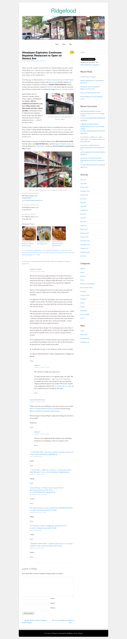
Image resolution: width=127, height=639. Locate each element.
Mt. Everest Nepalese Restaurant (52, 252)
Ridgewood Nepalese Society (62, 144)
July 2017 (83, 179)
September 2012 (85, 252)
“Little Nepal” (40, 146)
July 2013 (83, 214)
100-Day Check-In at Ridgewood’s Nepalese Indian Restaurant (57, 243)
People (82, 303)
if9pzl (84, 154)
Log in (82, 330)
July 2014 (83, 199)
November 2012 (85, 244)
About (64, 44)
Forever (80, 633)
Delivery (82, 276)
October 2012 (84, 248)
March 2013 (83, 229)
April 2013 (83, 225)
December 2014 (85, 191)
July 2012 (83, 256)
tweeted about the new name (62, 386)
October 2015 (84, 187)
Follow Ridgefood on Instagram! (89, 65)
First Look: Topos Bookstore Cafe (90, 92)
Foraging (83, 291)
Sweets (82, 318)
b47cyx (85, 167)
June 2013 (83, 218)
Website (53, 608)
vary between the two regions (59, 129)
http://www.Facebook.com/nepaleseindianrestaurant (45, 411)
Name (53, 598)
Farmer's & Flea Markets (87, 283)
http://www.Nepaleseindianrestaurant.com (42, 408)
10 (72, 52)
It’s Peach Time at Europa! (88, 77)
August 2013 (84, 210)
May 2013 (83, 221)
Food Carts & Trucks (86, 287)
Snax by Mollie (84, 314)
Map (70, 44)
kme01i (85, 133)
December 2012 (85, 240)
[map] (36, 196)
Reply (31, 361)
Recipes (82, 306)
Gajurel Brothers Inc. (53, 250)
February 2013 (84, 233)
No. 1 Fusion (36, 254)
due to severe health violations (64, 89)
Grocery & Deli (84, 295)
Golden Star (50, 87)
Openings (30, 250)
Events (82, 280)
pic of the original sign (63, 379)
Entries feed (83, 334)
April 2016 (83, 183)
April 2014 (83, 206)
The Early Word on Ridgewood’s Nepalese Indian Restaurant (28, 243)
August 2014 (84, 195)
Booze (82, 272)
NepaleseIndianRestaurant (37, 399)
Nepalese (65, 252)
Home (57, 44)
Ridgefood (63, 10)
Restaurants (37, 250)
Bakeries (82, 268)
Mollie (43, 60)
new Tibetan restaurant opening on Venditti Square (58, 80)
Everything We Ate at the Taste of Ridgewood (43, 242)
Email (53, 603)
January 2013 (84, 237)
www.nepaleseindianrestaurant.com (32, 200)
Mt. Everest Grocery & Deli (34, 252)
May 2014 (83, 202)
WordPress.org (84, 342)
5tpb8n (85, 120)
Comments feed (85, 338)
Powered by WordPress (66, 633)
